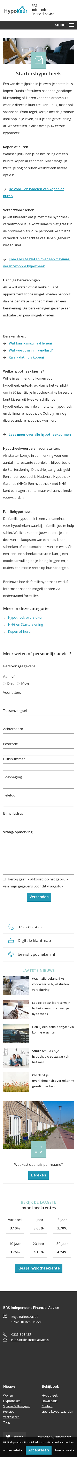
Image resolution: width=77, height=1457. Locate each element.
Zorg (6, 1422)
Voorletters (12, 692)
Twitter (17, 1437)
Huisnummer (14, 758)
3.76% (15, 1252)
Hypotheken (12, 1401)
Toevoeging (12, 777)
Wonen (8, 1395)
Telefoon (10, 795)
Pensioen (9, 1411)
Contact (47, 1406)
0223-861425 (21, 1334)
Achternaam (13, 728)
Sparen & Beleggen (16, 1406)
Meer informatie (64, 1450)
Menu (60, 25)
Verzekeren (11, 1417)
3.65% (38, 1228)
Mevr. (25, 683)
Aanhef (9, 676)
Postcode (10, 743)
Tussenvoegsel (15, 710)
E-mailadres (13, 813)
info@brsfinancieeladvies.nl (30, 1340)
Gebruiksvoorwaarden (57, 1411)
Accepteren (38, 1450)
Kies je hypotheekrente (38, 1268)
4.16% (38, 1252)
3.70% (62, 1228)
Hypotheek (49, 1395)
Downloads (49, 1401)
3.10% (15, 1228)
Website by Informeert (54, 1437)
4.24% (62, 1252)
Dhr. (10, 683)
